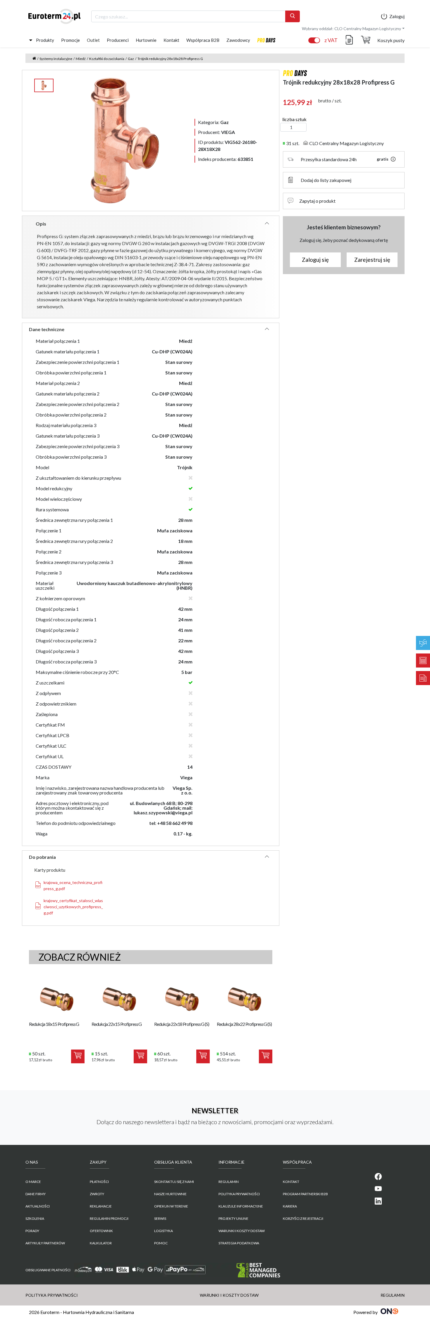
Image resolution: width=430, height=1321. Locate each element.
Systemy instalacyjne (55, 58)
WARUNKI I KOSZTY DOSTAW (242, 1231)
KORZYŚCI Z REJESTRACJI (303, 1218)
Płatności (99, 1181)
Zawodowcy (238, 40)
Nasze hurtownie (170, 1194)
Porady (32, 1231)
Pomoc (161, 1243)
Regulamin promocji (109, 1218)
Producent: (216, 132)
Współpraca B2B (202, 40)
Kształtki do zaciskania (106, 58)
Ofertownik (101, 1231)
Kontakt (171, 40)
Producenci (118, 40)
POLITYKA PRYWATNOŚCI (239, 1194)
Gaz (131, 58)
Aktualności (37, 1206)
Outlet (93, 40)
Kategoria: (213, 122)
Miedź (81, 58)
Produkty (45, 40)
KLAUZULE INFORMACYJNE (241, 1206)
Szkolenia (34, 1218)
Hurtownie (146, 40)
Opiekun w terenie (171, 1206)
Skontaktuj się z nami (174, 1181)
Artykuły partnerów (45, 1243)
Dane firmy (35, 1194)
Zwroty (97, 1194)
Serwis (160, 1218)
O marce (33, 1181)
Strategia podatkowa (239, 1243)
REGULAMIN (229, 1181)
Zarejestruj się (372, 259)
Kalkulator (101, 1243)
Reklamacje (101, 1206)
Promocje (70, 40)
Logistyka (163, 1231)
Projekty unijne (233, 1218)
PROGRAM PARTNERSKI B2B (305, 1194)
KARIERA (290, 1206)
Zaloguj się (315, 259)
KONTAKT (291, 1181)
